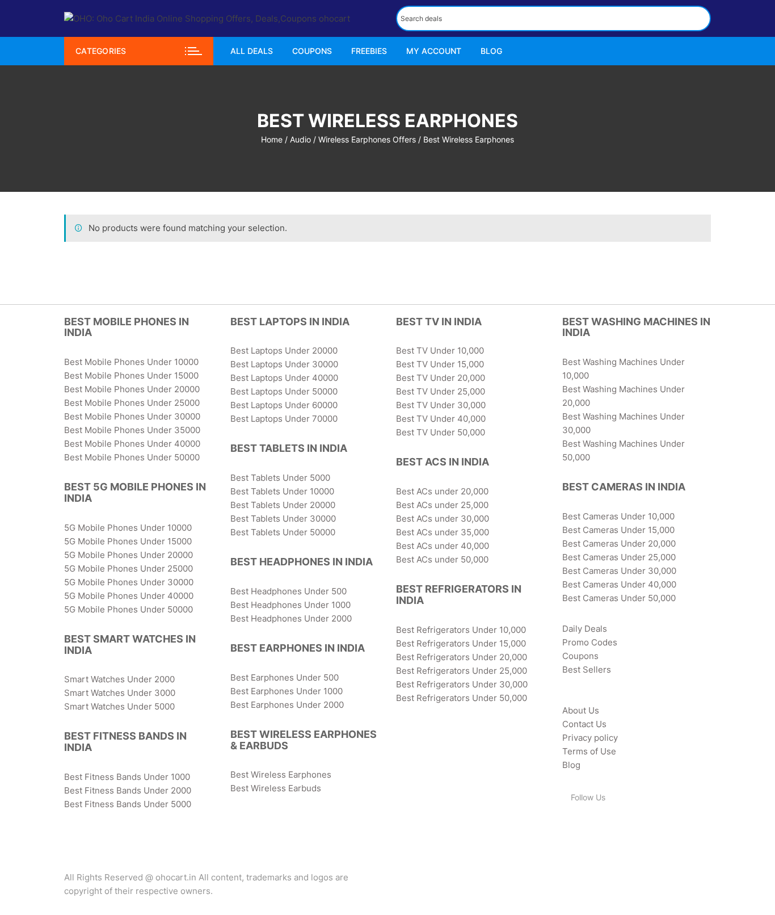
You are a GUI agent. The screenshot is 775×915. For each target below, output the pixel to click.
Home (272, 139)
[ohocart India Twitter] (583, 827)
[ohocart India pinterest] (598, 827)
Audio (300, 139)
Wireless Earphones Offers (367, 139)
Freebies (369, 51)
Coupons (312, 51)
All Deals (251, 51)
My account (433, 51)
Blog (491, 51)
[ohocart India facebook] (568, 827)
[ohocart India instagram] (612, 827)
